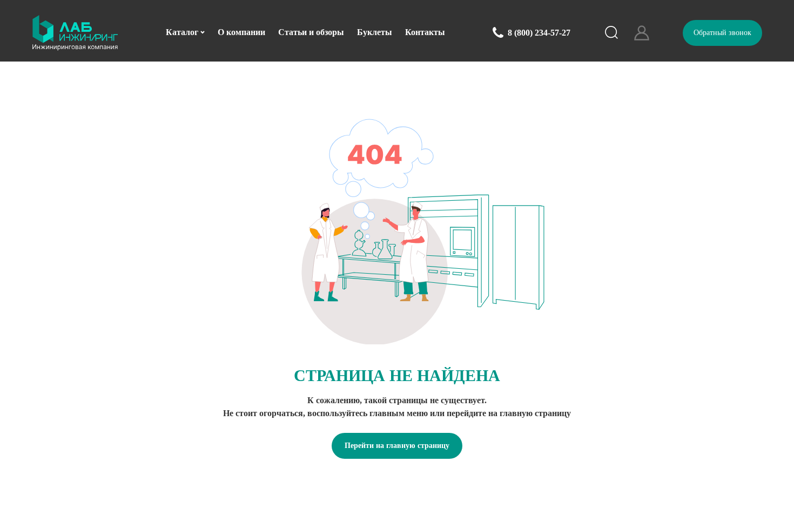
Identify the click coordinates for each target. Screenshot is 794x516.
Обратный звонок (722, 33)
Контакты (425, 32)
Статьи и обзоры (311, 32)
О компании (241, 32)
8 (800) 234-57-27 (539, 32)
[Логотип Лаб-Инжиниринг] (75, 33)
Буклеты (374, 32)
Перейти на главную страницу (397, 446)
